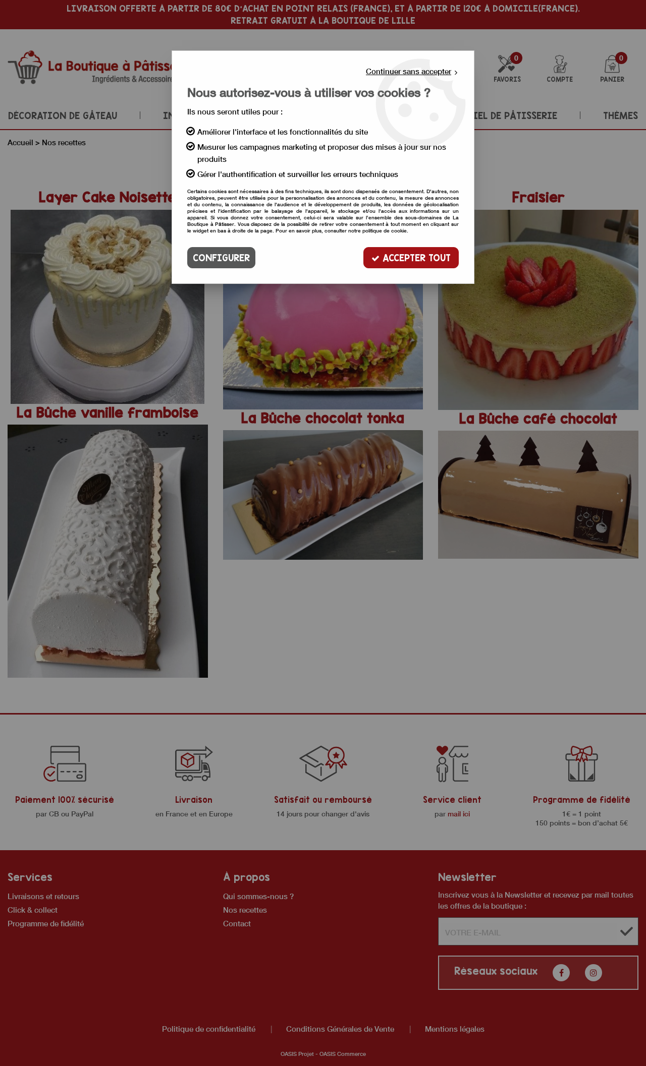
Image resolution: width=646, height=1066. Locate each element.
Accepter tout (415, 257)
